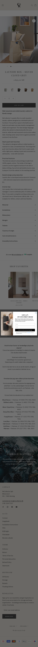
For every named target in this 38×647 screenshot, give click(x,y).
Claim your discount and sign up (25, 330)
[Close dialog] (36, 313)
